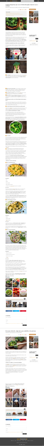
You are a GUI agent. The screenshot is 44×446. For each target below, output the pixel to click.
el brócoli (9, 38)
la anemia (20, 92)
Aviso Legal (23, 440)
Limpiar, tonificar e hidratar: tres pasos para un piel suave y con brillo (8, 396)
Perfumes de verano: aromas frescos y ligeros (36, 16)
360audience (24, 444)
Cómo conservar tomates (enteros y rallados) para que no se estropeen (16, 295)
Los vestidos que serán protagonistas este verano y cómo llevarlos (36, 21)
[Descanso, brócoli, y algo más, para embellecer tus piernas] (9, 287)
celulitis (13, 365)
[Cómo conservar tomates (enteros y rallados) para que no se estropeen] (16, 296)
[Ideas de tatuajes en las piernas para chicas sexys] (23, 406)
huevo (7, 257)
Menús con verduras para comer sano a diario (8, 295)
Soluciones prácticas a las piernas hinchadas (16, 396)
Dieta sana (15, 417)
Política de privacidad (19, 440)
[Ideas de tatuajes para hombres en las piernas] (9, 406)
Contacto (26, 440)
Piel (6, 394)
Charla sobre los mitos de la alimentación (23, 295)
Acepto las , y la (14, 323)
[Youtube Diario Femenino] (36, 44)
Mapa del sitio (31, 440)
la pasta (14, 188)
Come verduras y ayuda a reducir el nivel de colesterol (23, 286)
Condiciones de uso (15, 323)
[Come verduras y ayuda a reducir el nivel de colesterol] (23, 287)
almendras (8, 364)
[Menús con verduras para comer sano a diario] (9, 296)
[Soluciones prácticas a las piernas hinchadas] (16, 397)
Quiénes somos (12, 440)
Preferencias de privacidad (10, 323)
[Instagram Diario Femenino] (33, 44)
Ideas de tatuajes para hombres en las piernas (8, 405)
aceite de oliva (12, 185)
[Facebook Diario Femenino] (30, 44)
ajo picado (7, 147)
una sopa (13, 119)
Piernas (17, 384)
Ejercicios (22, 394)
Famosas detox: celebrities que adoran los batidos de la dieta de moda (14, 299)
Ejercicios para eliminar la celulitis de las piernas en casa (23, 396)
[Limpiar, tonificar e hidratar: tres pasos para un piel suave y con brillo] (9, 397)
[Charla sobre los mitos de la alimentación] (23, 296)
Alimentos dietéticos (11, 417)
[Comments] (25, 9)
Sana (19, 274)
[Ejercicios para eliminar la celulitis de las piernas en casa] (23, 397)
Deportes (6, 417)
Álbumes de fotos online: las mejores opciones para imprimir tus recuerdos (31, 15)
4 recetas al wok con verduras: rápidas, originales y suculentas (15, 286)
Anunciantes (28, 440)
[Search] (33, 1)
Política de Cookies (20, 323)
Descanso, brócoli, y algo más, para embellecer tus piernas (9, 286)
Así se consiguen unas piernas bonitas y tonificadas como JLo (15, 406)
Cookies (15, 440)
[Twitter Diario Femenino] (35, 44)
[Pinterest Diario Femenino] (32, 44)
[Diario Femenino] (13, 1)
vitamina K (14, 358)
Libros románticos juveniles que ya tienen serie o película (31, 21)
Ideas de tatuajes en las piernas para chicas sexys (23, 405)
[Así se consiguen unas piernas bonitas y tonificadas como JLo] (16, 406)
